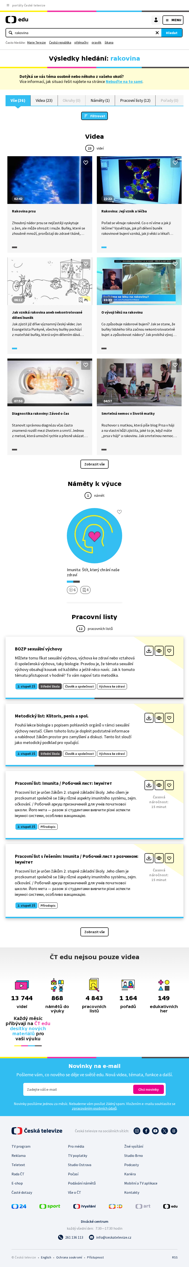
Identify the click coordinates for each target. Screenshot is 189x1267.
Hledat (171, 32)
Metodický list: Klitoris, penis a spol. (52, 716)
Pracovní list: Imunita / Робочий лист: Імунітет (63, 783)
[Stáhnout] (149, 651)
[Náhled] (159, 651)
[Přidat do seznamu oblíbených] (85, 162)
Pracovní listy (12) (135, 100)
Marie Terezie (36, 42)
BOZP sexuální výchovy (38, 649)
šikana (109, 42)
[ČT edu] (17, 21)
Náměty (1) (100, 100)
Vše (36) (18, 100)
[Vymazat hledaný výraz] (157, 33)
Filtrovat (97, 116)
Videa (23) (44, 100)
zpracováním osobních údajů (94, 1108)
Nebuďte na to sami (124, 81)
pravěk (96, 42)
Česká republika (60, 42)
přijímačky (81, 42)
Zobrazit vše (94, 464)
